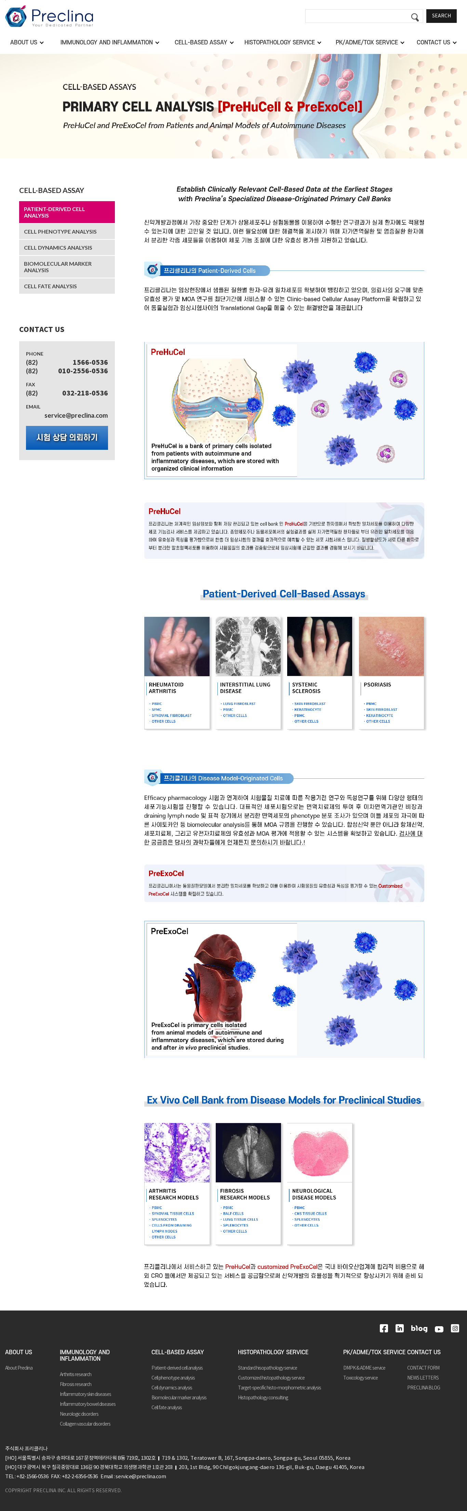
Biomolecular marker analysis (58, 266)
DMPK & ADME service (364, 1368)
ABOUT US (18, 1352)
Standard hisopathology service (267, 1368)
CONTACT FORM (423, 1368)
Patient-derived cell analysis (54, 212)
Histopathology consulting (263, 1398)
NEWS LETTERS (423, 1378)
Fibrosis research (75, 1384)
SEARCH (441, 16)
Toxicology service (360, 1378)
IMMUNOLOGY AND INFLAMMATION (85, 1355)
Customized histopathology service (271, 1378)
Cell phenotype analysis (60, 231)
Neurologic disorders (79, 1414)
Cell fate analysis (50, 286)
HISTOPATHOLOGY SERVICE (273, 1352)
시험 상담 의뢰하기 (67, 437)
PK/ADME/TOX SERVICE (374, 1352)
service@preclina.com (76, 415)
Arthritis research (75, 1374)
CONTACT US (424, 1352)
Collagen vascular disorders (85, 1424)
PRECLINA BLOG (423, 1388)
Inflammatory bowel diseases (88, 1404)
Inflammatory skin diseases (85, 1394)
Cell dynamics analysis (58, 247)
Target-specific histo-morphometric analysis (279, 1388)
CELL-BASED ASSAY (51, 190)
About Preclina (18, 1368)
